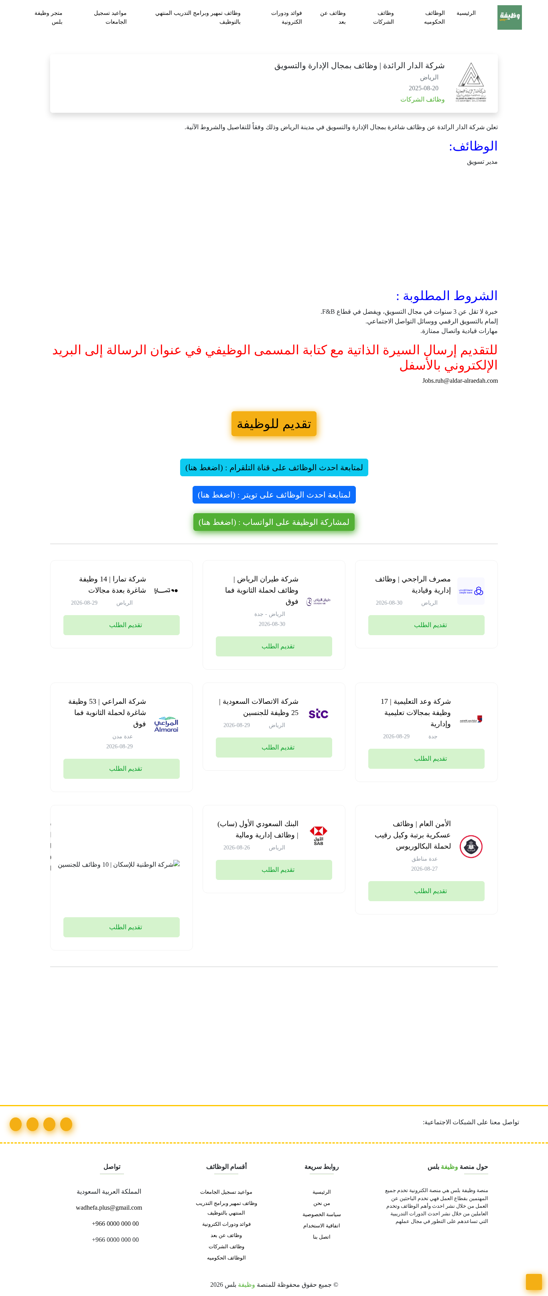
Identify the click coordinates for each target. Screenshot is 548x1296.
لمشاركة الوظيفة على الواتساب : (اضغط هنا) (274, 522)
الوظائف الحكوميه (434, 17)
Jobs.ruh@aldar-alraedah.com (460, 380)
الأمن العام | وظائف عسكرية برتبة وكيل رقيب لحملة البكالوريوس (413, 835)
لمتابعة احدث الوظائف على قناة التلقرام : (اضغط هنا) (274, 467)
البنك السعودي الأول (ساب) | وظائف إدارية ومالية (257, 829)
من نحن (321, 1203)
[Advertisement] (274, 229)
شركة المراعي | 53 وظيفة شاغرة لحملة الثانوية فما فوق (107, 712)
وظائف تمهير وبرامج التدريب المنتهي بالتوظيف (198, 17)
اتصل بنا (322, 1237)
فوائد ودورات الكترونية (286, 17)
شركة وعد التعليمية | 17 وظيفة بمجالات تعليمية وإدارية (416, 712)
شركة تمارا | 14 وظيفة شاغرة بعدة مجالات (112, 584)
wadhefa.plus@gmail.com (110, 1207)
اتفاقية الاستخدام (321, 1226)
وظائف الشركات (383, 17)
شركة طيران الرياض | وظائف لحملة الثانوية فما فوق (261, 590)
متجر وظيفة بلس (49, 17)
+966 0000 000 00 (114, 1223)
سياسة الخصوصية (321, 1214)
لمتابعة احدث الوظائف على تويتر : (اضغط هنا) (274, 494)
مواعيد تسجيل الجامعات (110, 17)
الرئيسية (466, 13)
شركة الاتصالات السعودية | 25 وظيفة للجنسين (258, 707)
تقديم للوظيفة (274, 423)
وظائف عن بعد (333, 17)
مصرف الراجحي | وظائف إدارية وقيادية (413, 584)
